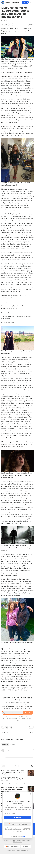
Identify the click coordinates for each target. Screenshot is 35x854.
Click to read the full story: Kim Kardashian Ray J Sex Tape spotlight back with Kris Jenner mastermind (13, 778)
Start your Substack (13, 846)
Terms (28, 840)
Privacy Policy (18, 831)
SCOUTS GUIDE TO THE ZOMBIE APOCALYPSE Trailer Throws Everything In (12, 789)
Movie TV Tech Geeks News (12, 690)
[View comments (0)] (7, 24)
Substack (9, 850)
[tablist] (8, 744)
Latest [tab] (8, 766)
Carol (25, 690)
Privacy (24, 840)
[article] (17, 777)
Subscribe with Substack (19, 824)
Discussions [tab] (14, 766)
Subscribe (25, 2)
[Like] (3, 24)
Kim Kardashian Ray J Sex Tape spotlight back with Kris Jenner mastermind (12, 773)
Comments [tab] (5, 744)
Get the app (25, 846)
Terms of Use (27, 828)
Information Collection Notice (22, 829)
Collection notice (17, 842)
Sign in (31, 2)
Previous (6, 733)
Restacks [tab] (12, 744)
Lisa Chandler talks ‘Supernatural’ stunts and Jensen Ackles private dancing (16, 31)
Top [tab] (3, 766)
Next (29, 733)
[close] (30, 794)
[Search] (32, 766)
